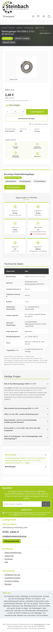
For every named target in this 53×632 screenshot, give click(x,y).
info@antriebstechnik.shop (14, 536)
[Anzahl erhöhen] (23, 111)
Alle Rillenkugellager (13, 187)
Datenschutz (9, 556)
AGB (15, 515)
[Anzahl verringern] (7, 111)
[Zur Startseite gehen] (15, 7)
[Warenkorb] (49, 17)
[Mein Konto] (43, 17)
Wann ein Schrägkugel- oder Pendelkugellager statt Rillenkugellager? (23, 437)
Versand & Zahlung (12, 581)
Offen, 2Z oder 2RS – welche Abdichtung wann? (21, 414)
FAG (21, 131)
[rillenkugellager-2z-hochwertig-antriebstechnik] (26, 66)
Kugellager (19, 27)
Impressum (9, 559)
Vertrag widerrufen (11, 541)
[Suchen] (33, 17)
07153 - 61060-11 (10, 532)
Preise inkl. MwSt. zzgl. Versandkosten (16, 100)
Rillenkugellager (29, 27)
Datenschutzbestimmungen (23, 512)
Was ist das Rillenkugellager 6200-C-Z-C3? (20, 384)
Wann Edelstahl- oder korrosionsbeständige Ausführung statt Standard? (20, 421)
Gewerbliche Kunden (12, 578)
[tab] (26, 459)
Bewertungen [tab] (10, 467)
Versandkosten (39, 624)
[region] (26, 67)
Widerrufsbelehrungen (13, 553)
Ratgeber (8, 584)
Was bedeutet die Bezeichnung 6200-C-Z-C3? (21, 408)
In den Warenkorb (37, 112)
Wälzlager (12, 27)
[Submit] (46, 504)
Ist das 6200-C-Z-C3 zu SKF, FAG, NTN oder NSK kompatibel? (22, 429)
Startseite (4, 27)
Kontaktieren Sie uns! (12, 575)
